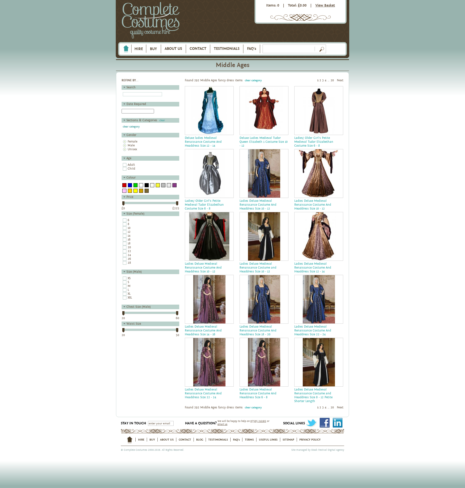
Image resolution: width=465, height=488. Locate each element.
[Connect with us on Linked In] (337, 422)
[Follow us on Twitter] (311, 422)
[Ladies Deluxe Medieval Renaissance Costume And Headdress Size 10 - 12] (264, 173)
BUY (153, 49)
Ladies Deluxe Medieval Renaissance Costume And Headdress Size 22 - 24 (312, 330)
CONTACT (198, 48)
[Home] (126, 49)
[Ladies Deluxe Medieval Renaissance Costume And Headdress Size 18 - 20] (264, 299)
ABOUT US (173, 48)
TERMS (249, 439)
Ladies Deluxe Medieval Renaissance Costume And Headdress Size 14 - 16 (203, 330)
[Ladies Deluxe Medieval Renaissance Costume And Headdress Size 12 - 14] (318, 236)
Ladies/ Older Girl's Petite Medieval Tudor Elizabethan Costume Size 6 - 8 (313, 142)
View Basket (325, 5)
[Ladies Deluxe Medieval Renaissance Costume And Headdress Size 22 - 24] (318, 299)
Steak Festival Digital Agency (327, 449)
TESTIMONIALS (227, 48)
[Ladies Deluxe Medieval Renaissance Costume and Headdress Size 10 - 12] (264, 236)
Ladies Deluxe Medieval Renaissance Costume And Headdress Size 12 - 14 (312, 267)
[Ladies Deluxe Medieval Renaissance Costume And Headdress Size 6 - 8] (264, 362)
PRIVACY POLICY (310, 439)
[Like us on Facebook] (324, 422)
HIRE (138, 49)
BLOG (199, 439)
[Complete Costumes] (151, 20)
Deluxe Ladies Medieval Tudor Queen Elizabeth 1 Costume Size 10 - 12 (264, 142)
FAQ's (251, 48)
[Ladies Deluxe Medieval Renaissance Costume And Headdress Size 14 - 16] (209, 299)
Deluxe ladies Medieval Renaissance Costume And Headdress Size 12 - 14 (203, 142)
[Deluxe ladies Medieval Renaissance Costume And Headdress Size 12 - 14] (209, 110)
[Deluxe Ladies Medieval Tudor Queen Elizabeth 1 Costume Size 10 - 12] (264, 110)
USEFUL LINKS (268, 439)
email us (222, 424)
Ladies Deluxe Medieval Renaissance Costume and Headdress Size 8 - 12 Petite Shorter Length (313, 395)
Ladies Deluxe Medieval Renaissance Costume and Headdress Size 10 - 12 (258, 267)
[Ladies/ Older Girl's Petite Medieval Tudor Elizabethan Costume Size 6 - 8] (318, 110)
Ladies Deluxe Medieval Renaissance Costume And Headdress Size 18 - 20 (258, 330)
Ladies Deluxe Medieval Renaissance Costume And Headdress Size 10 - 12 (258, 204)
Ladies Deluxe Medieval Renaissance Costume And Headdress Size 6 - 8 (258, 393)
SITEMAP (288, 439)
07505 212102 (258, 421)
